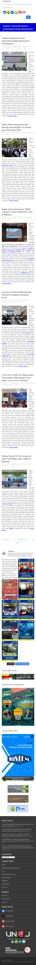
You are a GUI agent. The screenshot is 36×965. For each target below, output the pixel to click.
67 (15, 540)
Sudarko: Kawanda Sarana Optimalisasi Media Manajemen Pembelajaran (15, 41)
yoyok (26, 48)
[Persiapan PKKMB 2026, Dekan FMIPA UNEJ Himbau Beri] (26, 610)
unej (21, 48)
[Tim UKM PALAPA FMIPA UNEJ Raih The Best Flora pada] (26, 569)
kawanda (11, 48)
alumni (25, 464)
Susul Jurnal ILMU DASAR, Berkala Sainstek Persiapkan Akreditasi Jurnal (16, 295)
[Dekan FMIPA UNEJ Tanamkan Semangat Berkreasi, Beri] (10, 610)
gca (30, 383)
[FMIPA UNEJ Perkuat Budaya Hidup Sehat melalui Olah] (10, 651)
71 (27, 540)
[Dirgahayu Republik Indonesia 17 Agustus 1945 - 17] (10, 589)
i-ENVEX (11, 528)
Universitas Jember (7, 165)
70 (24, 540)
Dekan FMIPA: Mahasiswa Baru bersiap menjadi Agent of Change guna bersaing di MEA (16, 127)
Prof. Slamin (26, 332)
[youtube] (10, 2)
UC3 (3, 871)
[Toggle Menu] (28, 17)
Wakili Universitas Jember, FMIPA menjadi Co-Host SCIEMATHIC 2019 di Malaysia (17, 212)
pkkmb (32, 132)
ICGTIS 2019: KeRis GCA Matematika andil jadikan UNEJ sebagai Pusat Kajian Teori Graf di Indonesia (17, 378)
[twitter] (6, 2)
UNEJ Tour (4, 887)
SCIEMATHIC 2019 (26, 272)
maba (29, 132)
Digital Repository (6, 877)
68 (18, 540)
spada (18, 48)
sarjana (28, 464)
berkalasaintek (5, 302)
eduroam (4, 48)
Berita (15, 46)
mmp (15, 48)
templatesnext (29, 961)
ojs (12, 302)
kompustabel (9, 384)
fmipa (7, 48)
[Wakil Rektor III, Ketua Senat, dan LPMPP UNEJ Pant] (26, 589)
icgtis (33, 383)
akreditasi (26, 300)
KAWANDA (5, 881)
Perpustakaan (5, 884)
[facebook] (3, 2)
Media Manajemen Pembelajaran (10, 868)
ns (12, 384)
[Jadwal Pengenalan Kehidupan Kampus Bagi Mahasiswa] (10, 630)
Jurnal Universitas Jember (9, 874)
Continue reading (12, 116)
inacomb (4, 384)
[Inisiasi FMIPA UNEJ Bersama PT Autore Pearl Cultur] (26, 630)
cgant (27, 383)
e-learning (30, 46)
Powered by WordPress (7, 961)
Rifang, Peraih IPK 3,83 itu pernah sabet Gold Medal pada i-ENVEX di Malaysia (16, 459)
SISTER (4, 865)
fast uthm (21, 217)
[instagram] (8, 2)
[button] (32, 676)
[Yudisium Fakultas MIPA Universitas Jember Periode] (10, 569)
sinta (14, 302)
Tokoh (22, 383)
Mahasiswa (19, 46)
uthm (5, 219)
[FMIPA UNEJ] (13, 12)
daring (26, 46)
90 (33, 540)
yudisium (8, 465)
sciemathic (29, 217)
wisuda (3, 465)
